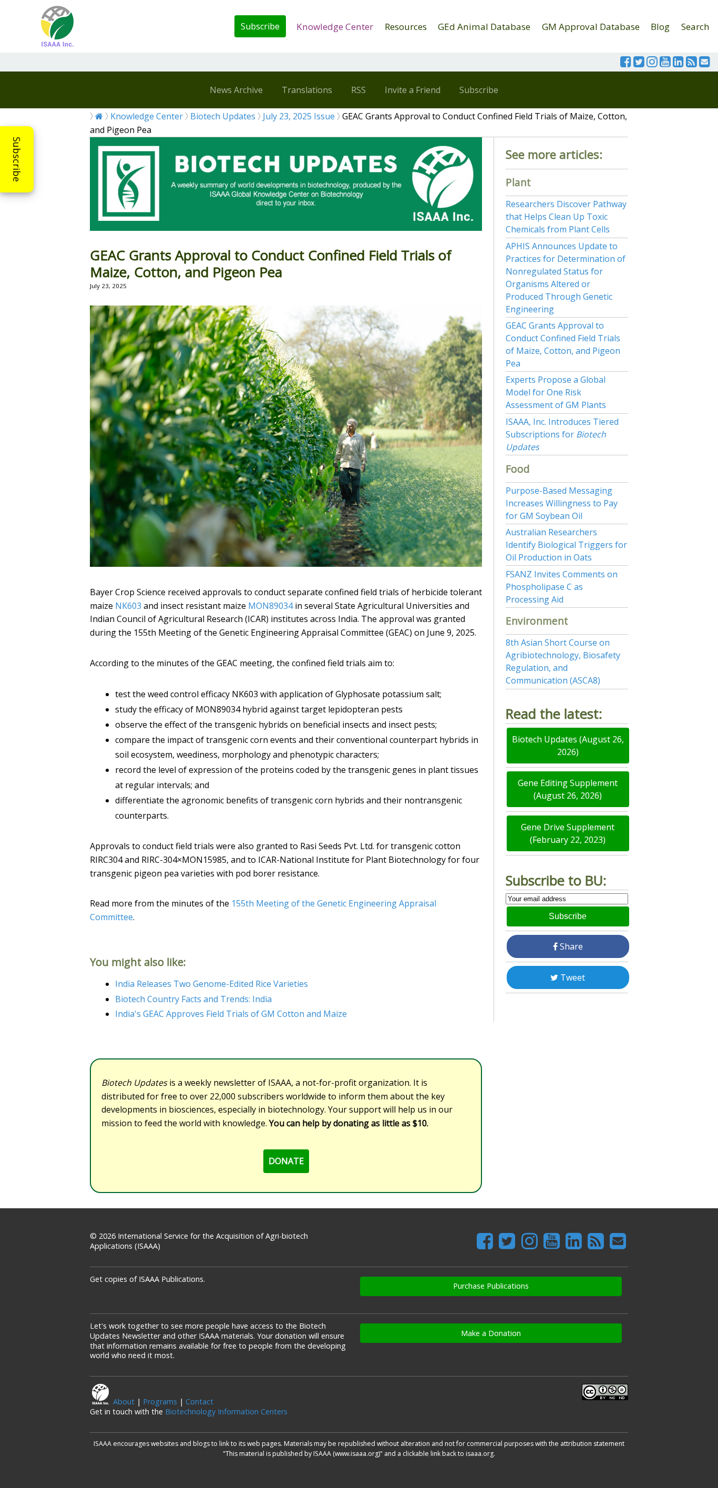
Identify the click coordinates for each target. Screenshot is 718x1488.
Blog (660, 27)
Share (570, 946)
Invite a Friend (412, 90)
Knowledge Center (334, 27)
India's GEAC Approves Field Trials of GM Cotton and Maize (231, 1014)
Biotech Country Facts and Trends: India (193, 999)
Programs (160, 1402)
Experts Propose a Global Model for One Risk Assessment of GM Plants (556, 392)
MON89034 (270, 605)
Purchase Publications (491, 1286)
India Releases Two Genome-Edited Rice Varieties (211, 984)
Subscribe (260, 26)
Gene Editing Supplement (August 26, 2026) (568, 789)
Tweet (571, 977)
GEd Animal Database (484, 27)
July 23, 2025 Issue (299, 116)
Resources (406, 27)
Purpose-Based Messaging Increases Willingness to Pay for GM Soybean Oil (562, 503)
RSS (358, 90)
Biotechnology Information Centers (226, 1411)
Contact (199, 1402)
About (124, 1402)
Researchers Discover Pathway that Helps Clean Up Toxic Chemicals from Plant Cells (566, 216)
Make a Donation (491, 1333)
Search (695, 27)
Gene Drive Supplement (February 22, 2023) (567, 833)
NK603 (128, 605)
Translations (307, 90)
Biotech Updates (222, 116)
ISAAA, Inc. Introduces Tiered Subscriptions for (562, 434)
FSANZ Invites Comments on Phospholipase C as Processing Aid (562, 586)
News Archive (236, 90)
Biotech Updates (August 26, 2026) (568, 745)
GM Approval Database (591, 27)
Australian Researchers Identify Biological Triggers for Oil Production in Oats (566, 544)
